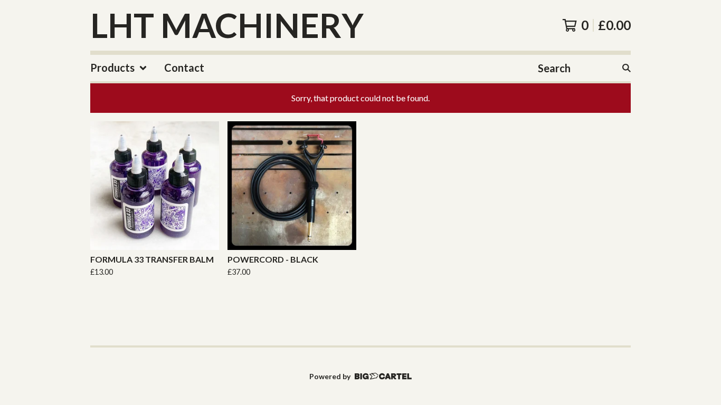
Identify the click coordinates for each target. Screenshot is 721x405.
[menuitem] (118, 68)
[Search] (626, 68)
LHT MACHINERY (227, 25)
